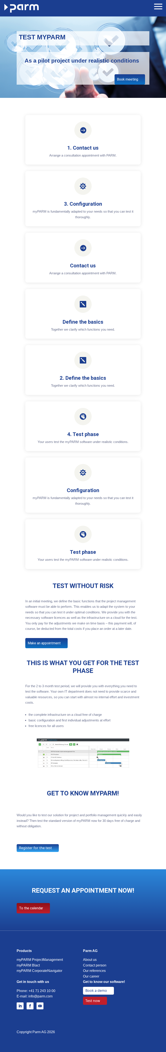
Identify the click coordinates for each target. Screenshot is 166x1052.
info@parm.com (40, 996)
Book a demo (96, 990)
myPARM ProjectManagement (40, 960)
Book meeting (127, 79)
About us (90, 960)
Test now (92, 1000)
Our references (94, 971)
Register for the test (35, 847)
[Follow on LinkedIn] (20, 1005)
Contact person (94, 965)
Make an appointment (44, 643)
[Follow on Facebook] (30, 1005)
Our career (91, 976)
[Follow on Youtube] (40, 1005)
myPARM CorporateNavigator (39, 971)
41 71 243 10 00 (42, 991)
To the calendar (31, 908)
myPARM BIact (28, 965)
